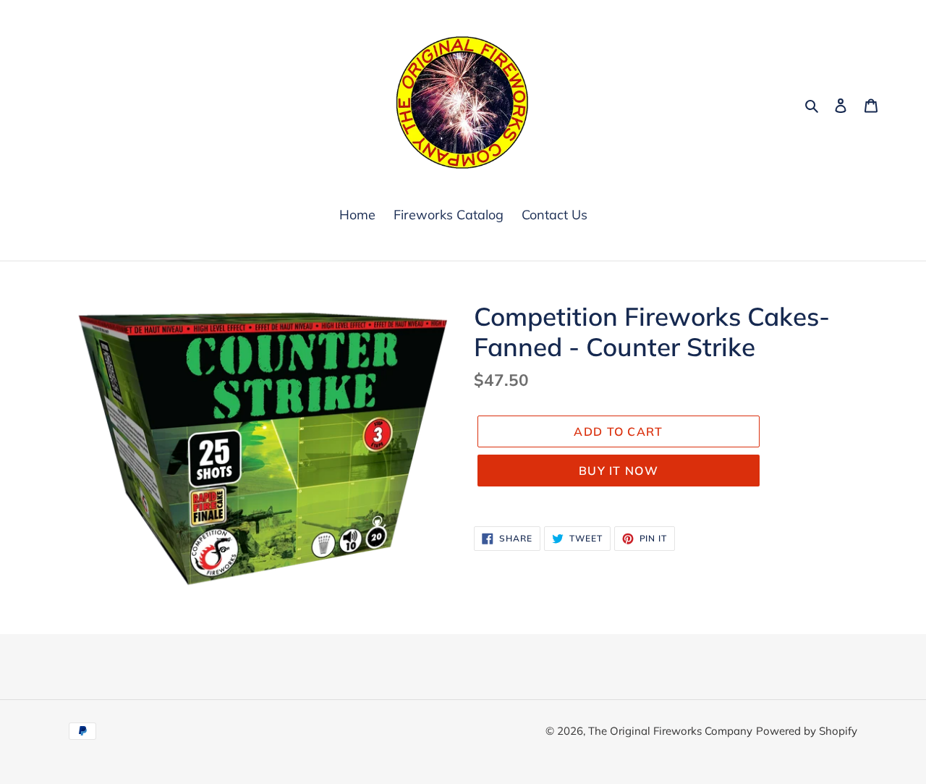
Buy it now (618, 470)
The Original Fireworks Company (670, 731)
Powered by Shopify (806, 731)
